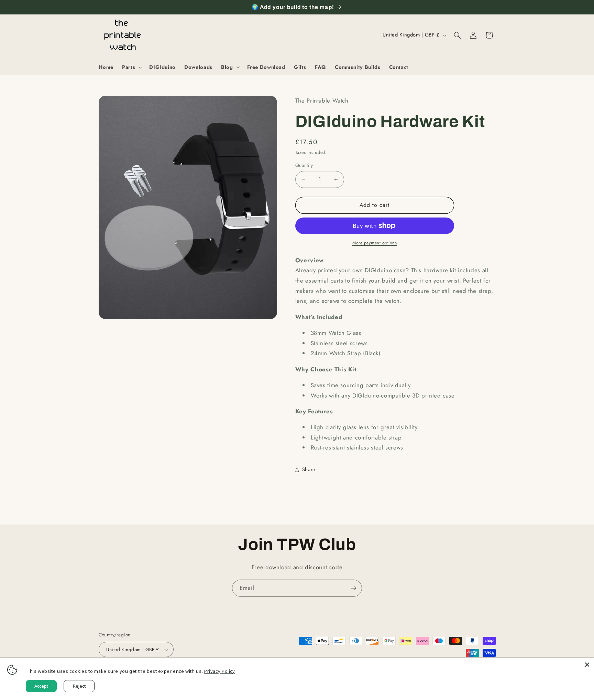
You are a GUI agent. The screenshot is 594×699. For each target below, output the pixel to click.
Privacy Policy (219, 671)
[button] (131, 67)
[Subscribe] (354, 588)
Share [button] (309, 469)
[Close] (587, 664)
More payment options (374, 243)
